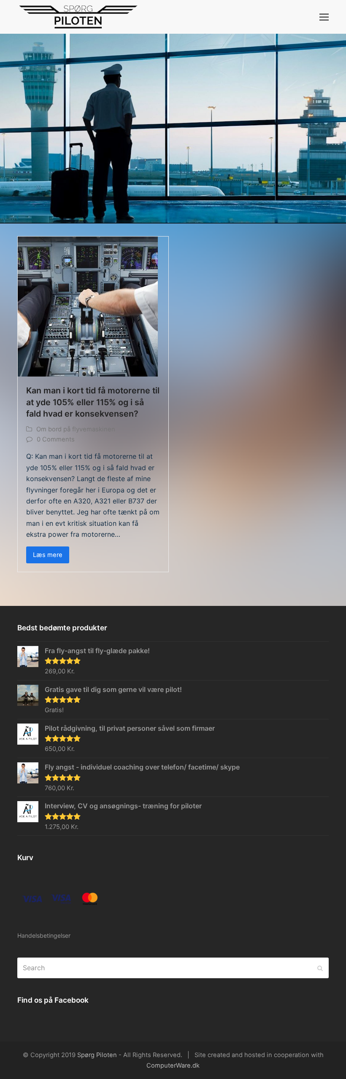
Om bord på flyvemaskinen (75, 429)
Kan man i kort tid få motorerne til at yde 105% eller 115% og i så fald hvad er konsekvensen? (92, 402)
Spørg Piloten (97, 1055)
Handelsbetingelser (43, 935)
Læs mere (47, 555)
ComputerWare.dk (173, 1065)
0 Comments (56, 439)
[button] (324, 17)
